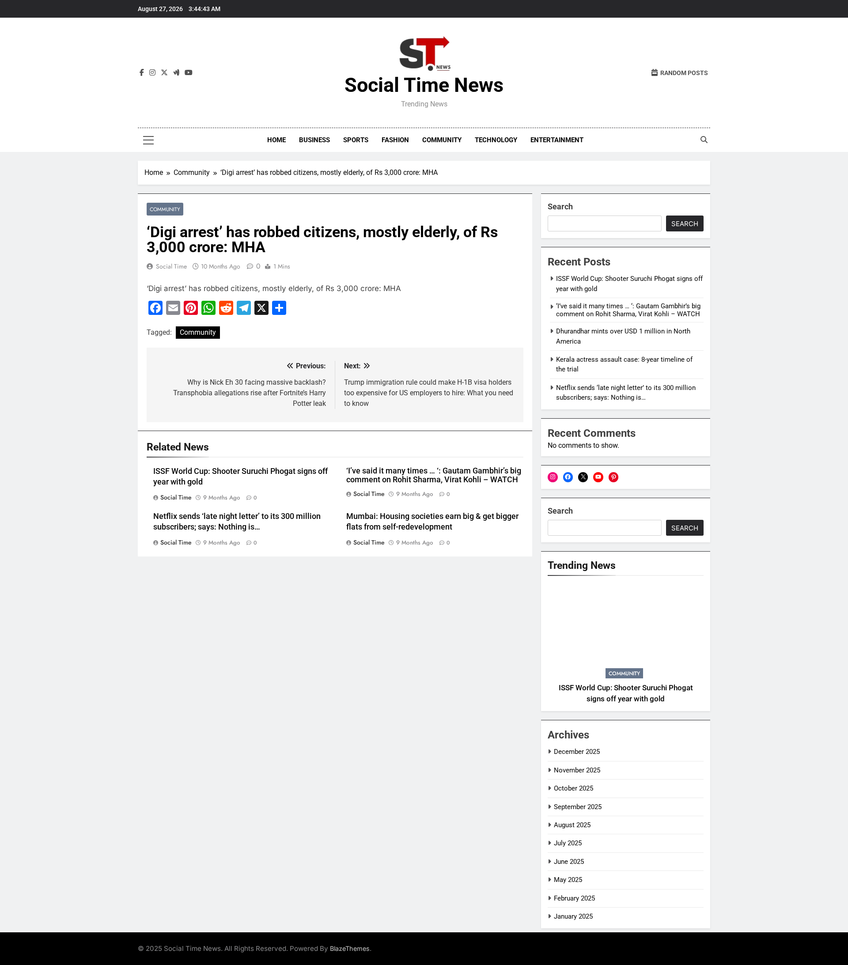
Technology (496, 140)
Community (442, 140)
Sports (355, 140)
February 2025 (574, 898)
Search (560, 206)
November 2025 (577, 770)
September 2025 (578, 807)
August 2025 (572, 825)
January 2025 (573, 916)
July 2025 (568, 843)
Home (276, 140)
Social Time (171, 266)
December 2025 (577, 752)
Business (314, 140)
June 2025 (569, 862)
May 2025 (568, 880)
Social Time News (424, 85)
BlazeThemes (350, 948)
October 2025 (573, 788)
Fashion (395, 140)
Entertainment (556, 140)
